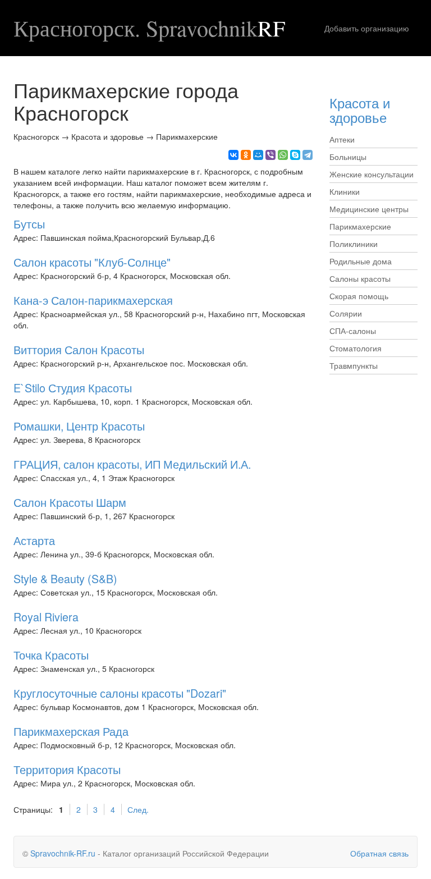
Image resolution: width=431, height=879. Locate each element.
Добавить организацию (366, 28)
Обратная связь (379, 853)
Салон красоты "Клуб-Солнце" (92, 262)
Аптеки (342, 139)
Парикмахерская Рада (71, 731)
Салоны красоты (360, 278)
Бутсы (29, 224)
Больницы (347, 156)
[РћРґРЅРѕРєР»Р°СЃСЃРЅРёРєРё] (246, 155)
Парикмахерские (360, 226)
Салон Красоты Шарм (69, 502)
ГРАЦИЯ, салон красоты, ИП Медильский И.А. (132, 464)
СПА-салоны (352, 330)
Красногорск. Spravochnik (149, 28)
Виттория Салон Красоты (78, 349)
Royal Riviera (46, 616)
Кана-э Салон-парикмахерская (93, 300)
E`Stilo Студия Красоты (72, 387)
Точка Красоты (51, 655)
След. (138, 809)
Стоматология (355, 348)
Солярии (345, 313)
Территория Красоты (67, 769)
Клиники (344, 191)
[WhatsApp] (283, 155)
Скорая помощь (358, 295)
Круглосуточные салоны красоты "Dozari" (119, 693)
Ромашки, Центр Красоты (79, 426)
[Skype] (295, 155)
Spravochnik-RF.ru (62, 853)
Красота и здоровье (359, 110)
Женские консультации (371, 174)
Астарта (34, 540)
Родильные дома (360, 261)
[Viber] (270, 155)
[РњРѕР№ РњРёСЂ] (258, 155)
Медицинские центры (369, 208)
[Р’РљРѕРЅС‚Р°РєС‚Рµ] (233, 155)
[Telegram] (307, 155)
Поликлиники (353, 243)
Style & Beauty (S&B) (65, 578)
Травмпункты (353, 365)
